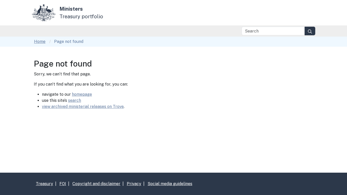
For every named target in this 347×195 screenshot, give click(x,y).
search (74, 100)
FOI (62, 183)
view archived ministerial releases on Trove (83, 106)
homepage (82, 94)
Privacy (134, 183)
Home (39, 41)
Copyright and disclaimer (96, 183)
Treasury (44, 183)
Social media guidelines (170, 183)
